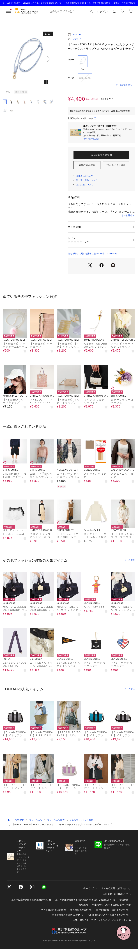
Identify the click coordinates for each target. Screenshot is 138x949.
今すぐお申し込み (91, 139)
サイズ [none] (71, 78)
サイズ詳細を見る (124, 85)
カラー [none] (71, 59)
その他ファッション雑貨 (81, 820)
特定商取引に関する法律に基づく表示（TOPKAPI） (93, 253)
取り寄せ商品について (86, 180)
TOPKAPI (76, 34)
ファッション (35, 820)
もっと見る (126, 215)
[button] (28, 59)
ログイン (102, 11)
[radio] (83, 63)
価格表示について (84, 176)
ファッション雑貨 (56, 820)
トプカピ (76, 39)
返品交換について (84, 184)
